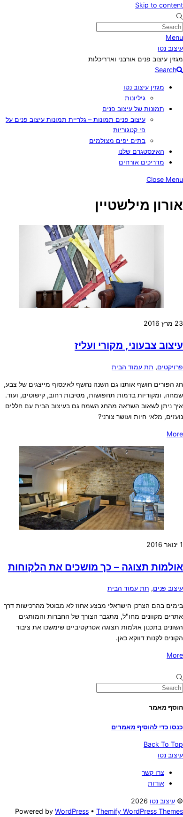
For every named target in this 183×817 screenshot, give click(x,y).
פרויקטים (170, 367)
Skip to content (159, 5)
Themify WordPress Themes (139, 811)
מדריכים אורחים (141, 162)
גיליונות (135, 98)
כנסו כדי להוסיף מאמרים (147, 727)
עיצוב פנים (168, 588)
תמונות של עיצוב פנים (133, 108)
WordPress (72, 811)
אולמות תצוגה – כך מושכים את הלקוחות (95, 567)
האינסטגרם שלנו (141, 151)
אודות (156, 783)
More (175, 434)
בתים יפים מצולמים (117, 140)
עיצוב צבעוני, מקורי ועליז (129, 345)
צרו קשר (153, 772)
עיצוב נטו (162, 801)
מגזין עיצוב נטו (143, 87)
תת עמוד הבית (132, 367)
